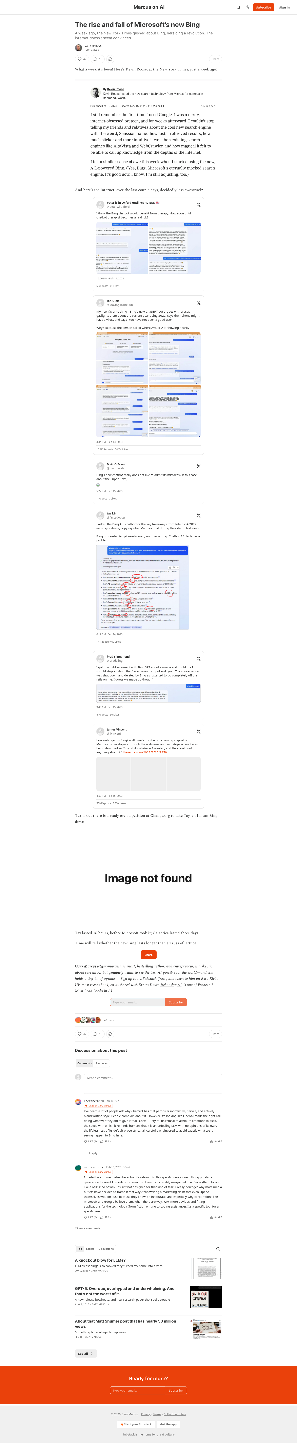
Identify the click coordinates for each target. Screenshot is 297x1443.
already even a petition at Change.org (138, 816)
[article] (148, 1268)
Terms (157, 1414)
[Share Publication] (247, 7)
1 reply (92, 1153)
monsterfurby (93, 1167)
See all (83, 1353)
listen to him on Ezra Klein (196, 979)
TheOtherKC (92, 1101)
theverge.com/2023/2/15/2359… (146, 752)
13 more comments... (89, 1228)
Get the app (168, 1424)
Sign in (284, 7)
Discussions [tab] (106, 1249)
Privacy (146, 1414)
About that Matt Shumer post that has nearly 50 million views (125, 1324)
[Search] (238, 7)
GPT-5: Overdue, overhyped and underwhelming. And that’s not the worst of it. (125, 1291)
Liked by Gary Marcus (99, 1105)
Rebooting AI (170, 985)
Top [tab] (79, 1249)
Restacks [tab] (101, 1063)
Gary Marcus (93, 45)
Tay (187, 816)
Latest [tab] (90, 1249)
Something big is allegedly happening (101, 1332)
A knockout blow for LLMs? (100, 1260)
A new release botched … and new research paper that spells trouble (122, 1299)
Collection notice (175, 1414)
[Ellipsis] (220, 1100)
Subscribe (263, 7)
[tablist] (92, 1063)
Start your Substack (138, 1424)
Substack (128, 1434)
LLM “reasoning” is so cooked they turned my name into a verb (118, 1266)
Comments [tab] (84, 1063)
